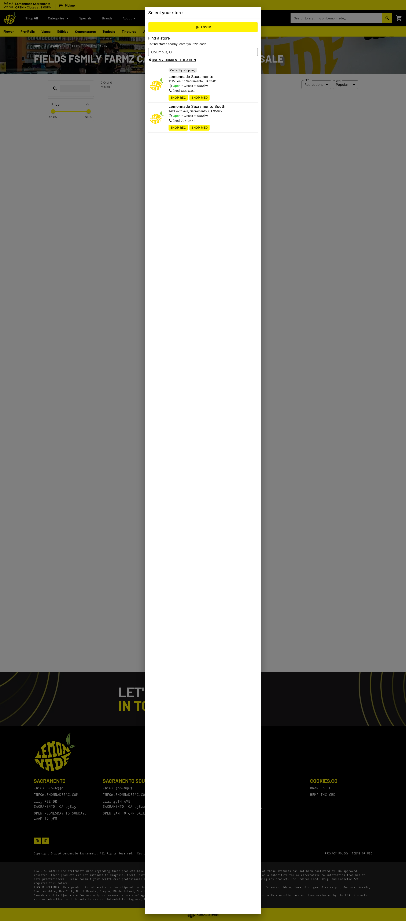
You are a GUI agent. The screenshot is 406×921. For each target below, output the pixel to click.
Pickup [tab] (206, 27)
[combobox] (200, 52)
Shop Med (199, 97)
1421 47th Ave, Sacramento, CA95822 (195, 111)
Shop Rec (178, 97)
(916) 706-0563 (184, 121)
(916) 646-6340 (184, 91)
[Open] (254, 52)
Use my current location (174, 60)
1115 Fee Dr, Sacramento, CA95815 (193, 81)
